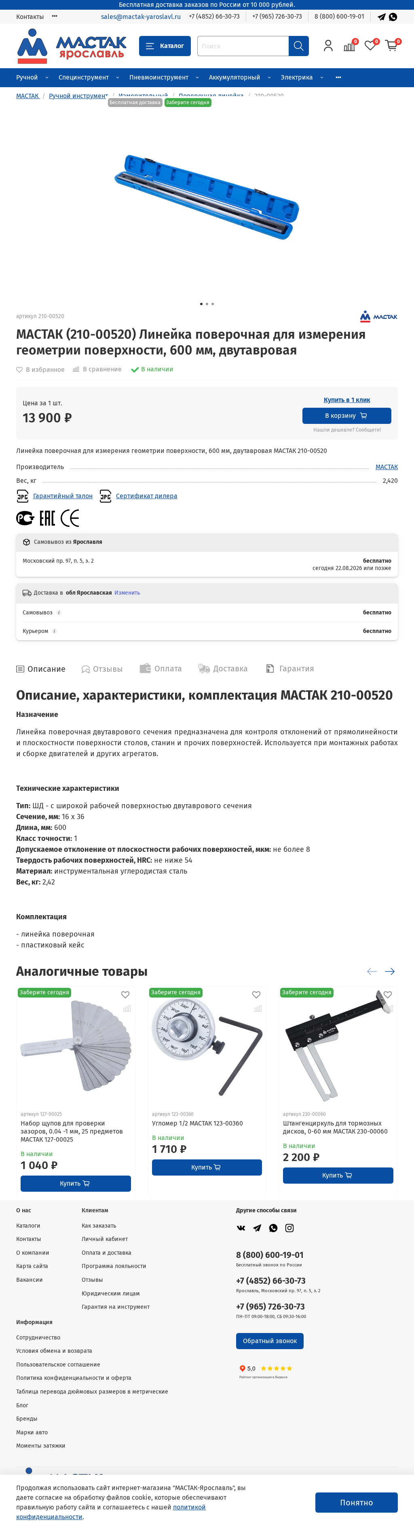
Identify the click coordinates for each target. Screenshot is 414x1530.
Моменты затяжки (40, 1445)
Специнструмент (84, 77)
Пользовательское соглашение (58, 1364)
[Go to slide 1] (201, 304)
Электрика (297, 77)
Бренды (27, 1418)
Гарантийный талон (63, 496)
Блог (22, 1405)
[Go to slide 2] (207, 304)
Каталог (172, 46)
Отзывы (92, 1279)
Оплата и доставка (106, 1252)
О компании (32, 1252)
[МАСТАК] (379, 316)
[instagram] (289, 1228)
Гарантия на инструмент (116, 1307)
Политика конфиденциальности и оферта (73, 1378)
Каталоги (28, 1225)
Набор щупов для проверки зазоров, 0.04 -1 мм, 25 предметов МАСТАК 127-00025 (72, 1131)
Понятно (356, 1502)
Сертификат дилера (146, 496)
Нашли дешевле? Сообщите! (347, 430)
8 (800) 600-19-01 (339, 16)
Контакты (30, 17)
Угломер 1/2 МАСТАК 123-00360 (197, 1123)
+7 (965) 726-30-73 (277, 16)
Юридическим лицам (111, 1293)
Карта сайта (32, 1266)
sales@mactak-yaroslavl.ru (141, 17)
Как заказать (99, 1225)
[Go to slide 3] (212, 304)
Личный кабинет (105, 1239)
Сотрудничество (38, 1337)
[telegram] (257, 1228)
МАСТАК (387, 467)
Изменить (127, 592)
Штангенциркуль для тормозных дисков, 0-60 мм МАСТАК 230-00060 (335, 1127)
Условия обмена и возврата (54, 1351)
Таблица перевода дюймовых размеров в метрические (92, 1391)
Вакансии (29, 1279)
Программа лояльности (114, 1266)
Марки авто (32, 1432)
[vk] (241, 1228)
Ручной (27, 77)
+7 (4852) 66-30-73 (214, 16)
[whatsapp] (273, 1228)
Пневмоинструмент (158, 77)
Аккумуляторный (234, 77)
